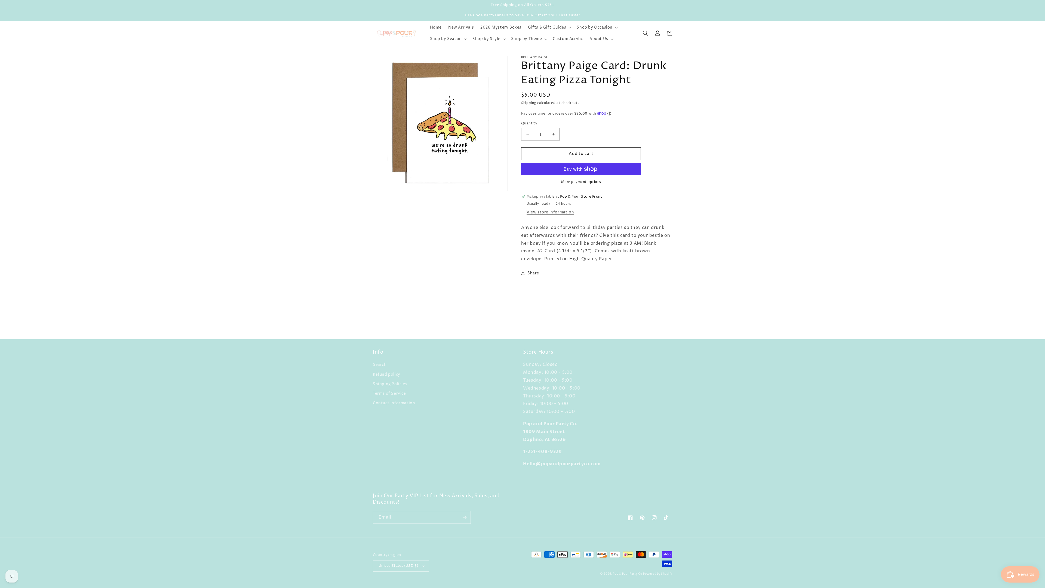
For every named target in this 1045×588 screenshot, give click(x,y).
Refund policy (386, 374)
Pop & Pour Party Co (627, 574)
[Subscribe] (465, 517)
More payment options (581, 182)
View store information (550, 212)
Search (380, 364)
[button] (549, 27)
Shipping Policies (390, 384)
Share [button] (533, 273)
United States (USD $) (398, 565)
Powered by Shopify (657, 574)
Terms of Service (389, 393)
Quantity (529, 123)
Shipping (528, 103)
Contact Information (394, 403)
